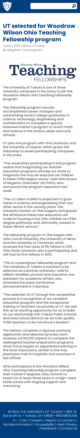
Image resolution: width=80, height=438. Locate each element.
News (26, 45)
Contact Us (68, 428)
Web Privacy (67, 424)
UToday (38, 45)
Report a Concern (60, 420)
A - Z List (20, 420)
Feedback (48, 428)
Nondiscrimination (17, 424)
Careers (36, 420)
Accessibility (44, 424)
